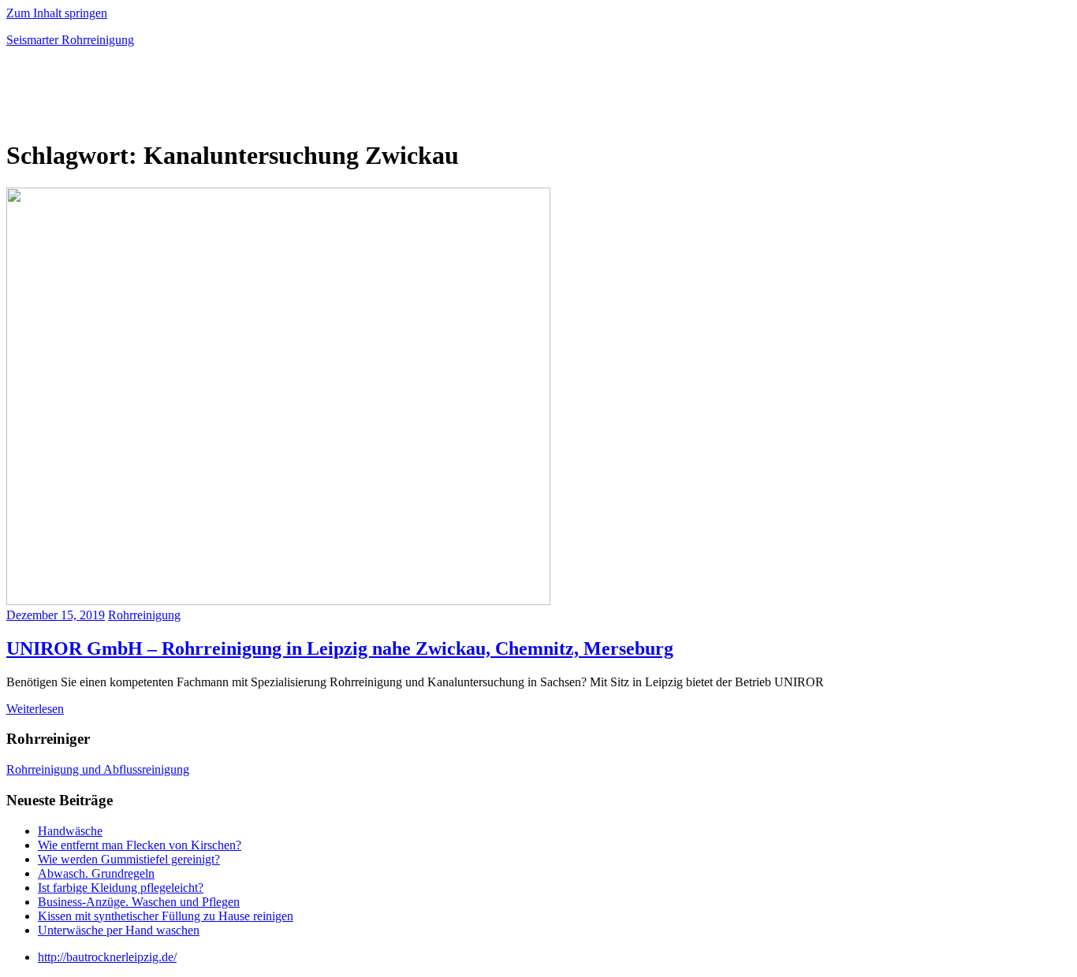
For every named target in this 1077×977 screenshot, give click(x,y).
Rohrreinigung (144, 615)
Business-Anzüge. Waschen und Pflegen (139, 901)
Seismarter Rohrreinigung (70, 39)
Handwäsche (70, 831)
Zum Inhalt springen (56, 13)
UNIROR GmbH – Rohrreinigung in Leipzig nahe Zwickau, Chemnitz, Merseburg (339, 648)
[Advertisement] (190, 97)
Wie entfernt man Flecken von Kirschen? (139, 845)
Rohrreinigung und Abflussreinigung (97, 769)
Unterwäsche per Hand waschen (118, 930)
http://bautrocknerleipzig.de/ (107, 957)
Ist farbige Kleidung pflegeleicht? (120, 887)
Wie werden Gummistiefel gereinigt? (129, 859)
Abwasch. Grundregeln (96, 873)
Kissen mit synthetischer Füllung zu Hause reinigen (165, 916)
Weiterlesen (35, 708)
